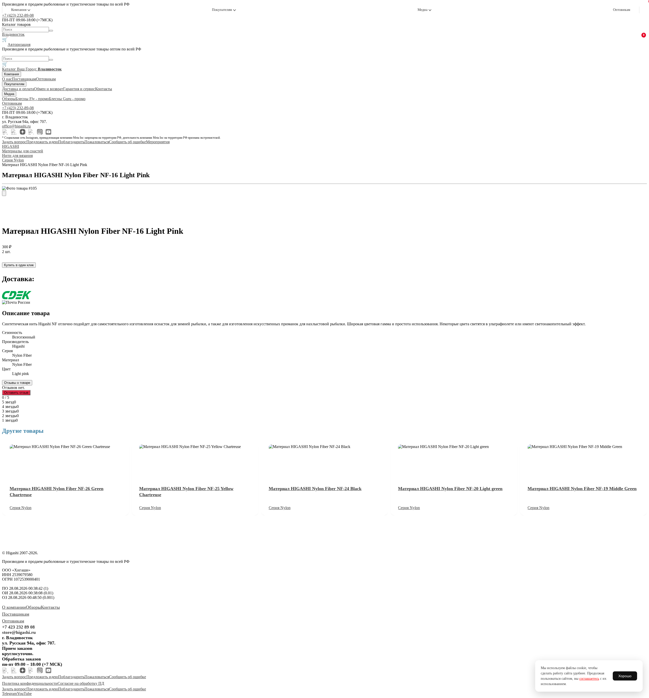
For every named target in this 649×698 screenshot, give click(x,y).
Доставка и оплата (18, 89)
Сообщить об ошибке (127, 142)
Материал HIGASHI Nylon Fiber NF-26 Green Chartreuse (56, 491)
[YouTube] (48, 132)
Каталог (9, 69)
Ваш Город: (39, 69)
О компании (14, 607)
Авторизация (19, 44)
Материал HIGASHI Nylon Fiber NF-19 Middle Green (582, 488)
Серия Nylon (20, 508)
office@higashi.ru (16, 126)
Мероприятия (158, 142)
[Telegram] (5, 132)
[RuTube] (31, 132)
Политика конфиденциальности (30, 683)
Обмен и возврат (48, 89)
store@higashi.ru (19, 632)
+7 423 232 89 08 (18, 627)
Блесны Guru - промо (67, 99)
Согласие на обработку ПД (81, 683)
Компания (18, 10)
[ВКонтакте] (14, 132)
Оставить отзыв (16, 393)
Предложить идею (42, 142)
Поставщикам (24, 79)
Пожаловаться (96, 142)
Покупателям (222, 10)
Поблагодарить (71, 142)
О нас (7, 79)
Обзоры (8, 99)
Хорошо (625, 676)
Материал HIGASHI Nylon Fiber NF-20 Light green (450, 488)
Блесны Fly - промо (32, 99)
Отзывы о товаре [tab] (17, 383)
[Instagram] (40, 132)
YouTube (24, 693)
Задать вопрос (14, 142)
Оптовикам (621, 10)
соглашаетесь (589, 679)
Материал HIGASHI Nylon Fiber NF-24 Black (315, 488)
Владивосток (13, 34)
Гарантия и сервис (79, 89)
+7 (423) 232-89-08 (18, 15)
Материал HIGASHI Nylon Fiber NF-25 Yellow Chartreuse (186, 491)
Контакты (103, 89)
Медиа (422, 10)
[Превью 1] (4, 193)
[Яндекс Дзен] (22, 132)
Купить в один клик (19, 265)
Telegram (9, 693)
